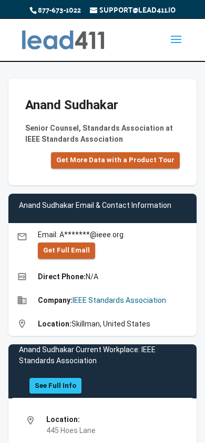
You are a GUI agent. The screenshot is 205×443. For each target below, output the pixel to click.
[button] (115, 160)
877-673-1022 (59, 9)
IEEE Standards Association (119, 300)
